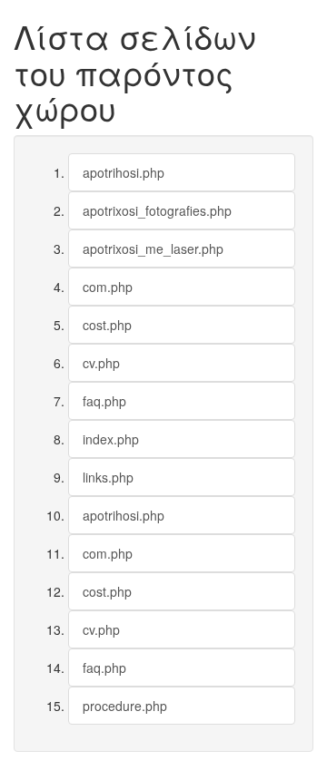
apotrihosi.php (123, 172)
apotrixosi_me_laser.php (153, 248)
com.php (108, 287)
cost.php (107, 325)
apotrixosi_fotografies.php (157, 210)
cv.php (101, 363)
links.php (108, 477)
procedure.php (125, 706)
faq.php (104, 401)
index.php (111, 439)
